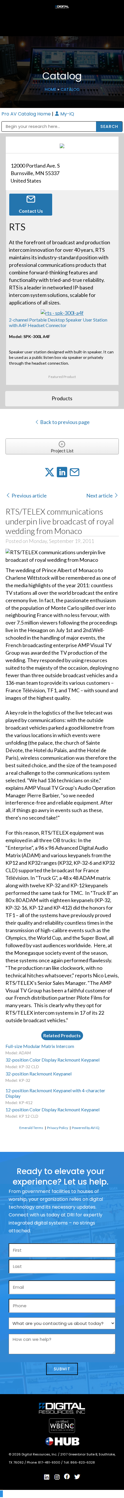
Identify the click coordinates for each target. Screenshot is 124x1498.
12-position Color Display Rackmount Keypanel (52, 1109)
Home (50, 89)
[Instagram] (57, 1477)
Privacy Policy (57, 1128)
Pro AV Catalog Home (26, 114)
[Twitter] (77, 1477)
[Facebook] (67, 1476)
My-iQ (66, 114)
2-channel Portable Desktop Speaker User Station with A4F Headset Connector (58, 322)
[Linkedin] (47, 1477)
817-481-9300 (49, 1462)
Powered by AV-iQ (85, 1128)
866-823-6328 (82, 1462)
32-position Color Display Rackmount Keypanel (52, 1059)
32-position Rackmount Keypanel (38, 1073)
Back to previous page (64, 422)
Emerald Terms (31, 1128)
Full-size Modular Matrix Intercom (39, 1046)
